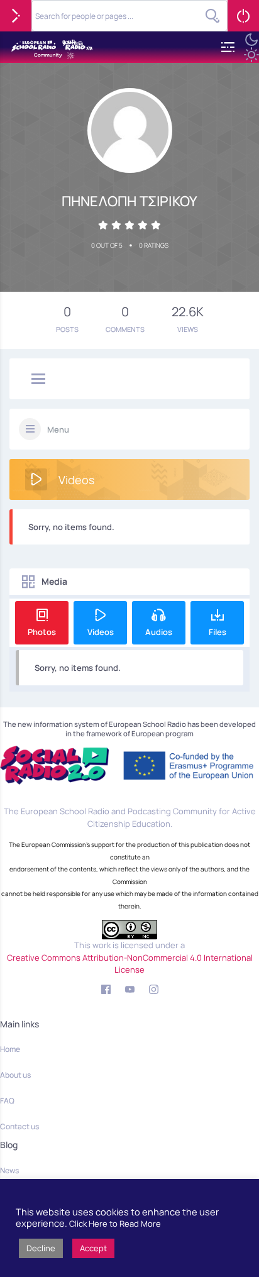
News (9, 1170)
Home (10, 1049)
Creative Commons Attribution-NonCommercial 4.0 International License (130, 964)
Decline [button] (40, 1248)
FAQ (7, 1100)
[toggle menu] (38, 379)
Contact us (19, 1126)
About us (15, 1075)
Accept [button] (93, 1248)
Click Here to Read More (115, 1223)
